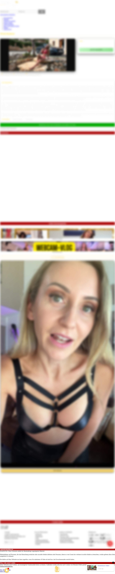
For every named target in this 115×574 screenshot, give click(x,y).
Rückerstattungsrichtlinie (43, 542)
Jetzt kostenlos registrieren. (7, 14)
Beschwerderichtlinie (66, 540)
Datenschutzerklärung (6, 566)
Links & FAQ (8, 29)
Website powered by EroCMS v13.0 (14, 536)
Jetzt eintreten (57, 470)
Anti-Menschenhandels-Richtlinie (69, 538)
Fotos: (4, 528)
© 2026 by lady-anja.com (11, 534)
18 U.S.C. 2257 (64, 536)
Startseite (6, 19)
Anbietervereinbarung (41, 540)
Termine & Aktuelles (9, 21)
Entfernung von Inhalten (67, 542)
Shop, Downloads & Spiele (11, 26)
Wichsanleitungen (29, 119)
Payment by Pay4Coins (11, 538)
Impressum (39, 534)
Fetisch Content (8, 23)
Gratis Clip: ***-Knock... (57, 238)
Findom (6, 27)
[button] (57, 569)
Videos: (4, 526)
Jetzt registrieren (8, 18)
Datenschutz (39, 536)
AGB (37, 538)
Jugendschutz (64, 534)
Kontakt (38, 544)
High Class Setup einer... (57, 251)
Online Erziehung (9, 24)
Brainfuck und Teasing (17, 119)
